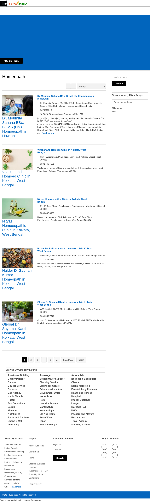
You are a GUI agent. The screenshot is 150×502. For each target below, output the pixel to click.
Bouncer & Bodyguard (84, 379)
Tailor (43, 421)
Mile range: (117, 108)
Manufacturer (47, 407)
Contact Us (34, 452)
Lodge (11, 407)
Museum (12, 410)
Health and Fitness (81, 393)
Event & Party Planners (84, 389)
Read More (16, 487)
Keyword (57, 444)
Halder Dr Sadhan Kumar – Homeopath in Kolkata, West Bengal (17, 279)
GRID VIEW (68, 86)
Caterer (12, 382)
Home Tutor (46, 396)
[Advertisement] (75, 35)
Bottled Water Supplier (52, 379)
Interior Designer (80, 400)
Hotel (42, 400)
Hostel (11, 400)
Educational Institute (51, 389)
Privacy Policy (35, 484)
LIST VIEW (73, 86)
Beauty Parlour (16, 379)
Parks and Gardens (18, 417)
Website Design (48, 424)
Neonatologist (47, 410)
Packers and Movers (82, 414)
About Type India (36, 446)
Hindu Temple (15, 396)
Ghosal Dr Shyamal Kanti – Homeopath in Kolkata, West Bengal (15, 333)
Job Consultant (16, 403)
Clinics (75, 382)
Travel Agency (79, 421)
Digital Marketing (80, 386)
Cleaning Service (49, 382)
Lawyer (75, 403)
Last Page (68, 360)
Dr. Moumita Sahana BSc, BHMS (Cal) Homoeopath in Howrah (14, 127)
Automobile (77, 375)
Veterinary (13, 424)
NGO (74, 410)
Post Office (46, 417)
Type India (13, 495)
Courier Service (16, 386)
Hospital (76, 396)
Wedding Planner (81, 424)
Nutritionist (14, 414)
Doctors (12, 389)
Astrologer (45, 375)
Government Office (50, 393)
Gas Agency (14, 393)
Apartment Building (18, 375)
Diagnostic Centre (50, 386)
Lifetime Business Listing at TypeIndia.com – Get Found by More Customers (38, 471)
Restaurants (78, 417)
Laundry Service (49, 403)
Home (31, 458)
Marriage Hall (78, 407)
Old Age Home (48, 414)
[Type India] (72, 3)
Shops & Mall (15, 421)
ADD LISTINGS (11, 61)
